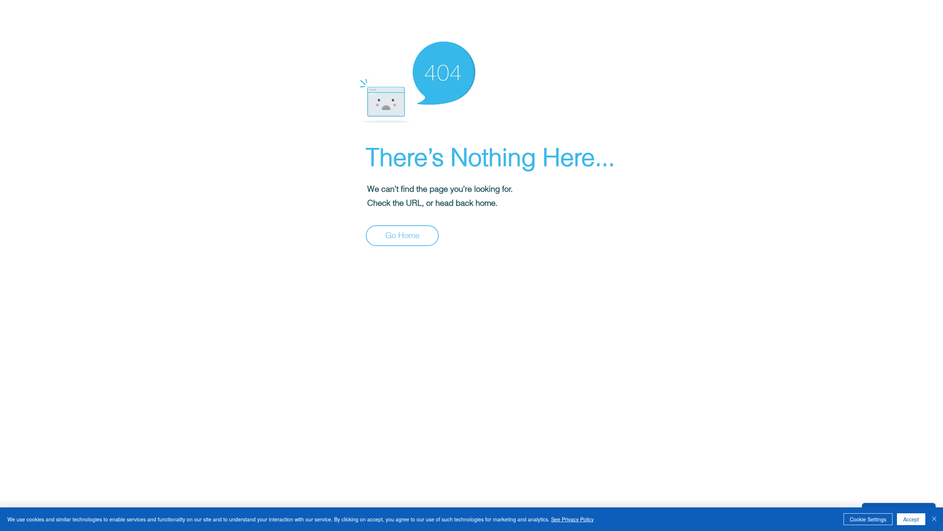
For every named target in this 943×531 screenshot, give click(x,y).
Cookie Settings (868, 519)
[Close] (934, 519)
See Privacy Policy (572, 519)
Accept (911, 519)
